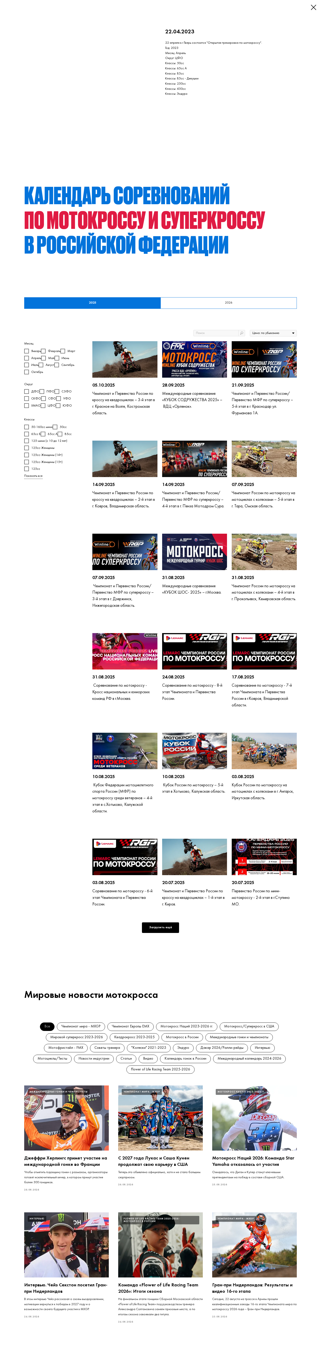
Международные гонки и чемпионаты (239, 1037)
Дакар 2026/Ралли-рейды (221, 1048)
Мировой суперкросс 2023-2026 (76, 1037)
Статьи (126, 1059)
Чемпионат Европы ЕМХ (130, 1026)
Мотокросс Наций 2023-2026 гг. (186, 1026)
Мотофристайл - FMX (65, 1048)
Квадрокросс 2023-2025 (134, 1037)
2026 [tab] (228, 302)
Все (47, 1026)
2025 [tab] (92, 302)
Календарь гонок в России (185, 1059)
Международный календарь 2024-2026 (249, 1059)
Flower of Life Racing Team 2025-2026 (160, 1069)
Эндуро (183, 1048)
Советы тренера (107, 1048)
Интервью (262, 1048)
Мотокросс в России (182, 1037)
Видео (148, 1059)
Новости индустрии (93, 1059)
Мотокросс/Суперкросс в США (249, 1026)
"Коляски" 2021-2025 (148, 1048)
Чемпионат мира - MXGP (81, 1026)
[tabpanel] (160, 640)
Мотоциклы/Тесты (52, 1059)
